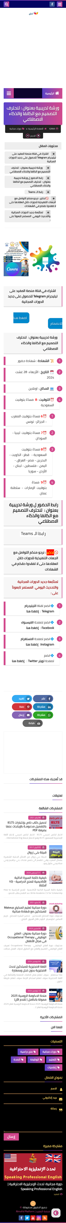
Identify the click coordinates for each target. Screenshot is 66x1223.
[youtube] (33, 1217)
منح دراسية (26, 1051)
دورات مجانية (15, 129)
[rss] (44, 1217)
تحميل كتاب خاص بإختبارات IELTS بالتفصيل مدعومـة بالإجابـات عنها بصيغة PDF (26, 826)
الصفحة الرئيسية (35, 129)
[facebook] (52, 4)
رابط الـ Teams (35, 192)
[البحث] (6, 4)
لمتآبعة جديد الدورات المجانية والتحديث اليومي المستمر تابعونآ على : (29, 216)
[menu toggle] (59, 4)
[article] (33, 744)
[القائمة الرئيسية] (9, 93)
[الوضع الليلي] (55, 1213)
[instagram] (38, 1217)
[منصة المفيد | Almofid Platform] (33, 13)
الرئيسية (49, 93)
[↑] (33, 1203)
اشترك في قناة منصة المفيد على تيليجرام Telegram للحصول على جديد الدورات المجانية (32, 157)
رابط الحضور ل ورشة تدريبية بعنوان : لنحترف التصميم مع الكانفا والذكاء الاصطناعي (31, 182)
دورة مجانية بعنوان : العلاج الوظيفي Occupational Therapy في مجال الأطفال (27, 937)
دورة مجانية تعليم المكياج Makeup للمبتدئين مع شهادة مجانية (25, 909)
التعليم (52, 1059)
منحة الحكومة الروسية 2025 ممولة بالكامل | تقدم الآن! (28, 997)
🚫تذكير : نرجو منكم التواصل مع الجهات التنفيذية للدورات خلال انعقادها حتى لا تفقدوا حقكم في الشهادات (32, 202)
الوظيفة (34, 1059)
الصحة (17, 1059)
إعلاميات (51, 1067)
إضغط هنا (32, 628)
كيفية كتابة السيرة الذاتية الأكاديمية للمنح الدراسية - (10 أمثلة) (27, 881)
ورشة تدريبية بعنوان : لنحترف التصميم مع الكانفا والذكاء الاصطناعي (30, 170)
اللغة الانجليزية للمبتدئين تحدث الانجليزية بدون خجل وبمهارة (27, 968)
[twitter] (27, 1217)
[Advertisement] (33, 51)
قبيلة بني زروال (36, 852)
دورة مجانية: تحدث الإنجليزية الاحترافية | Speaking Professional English (35, 1186)
